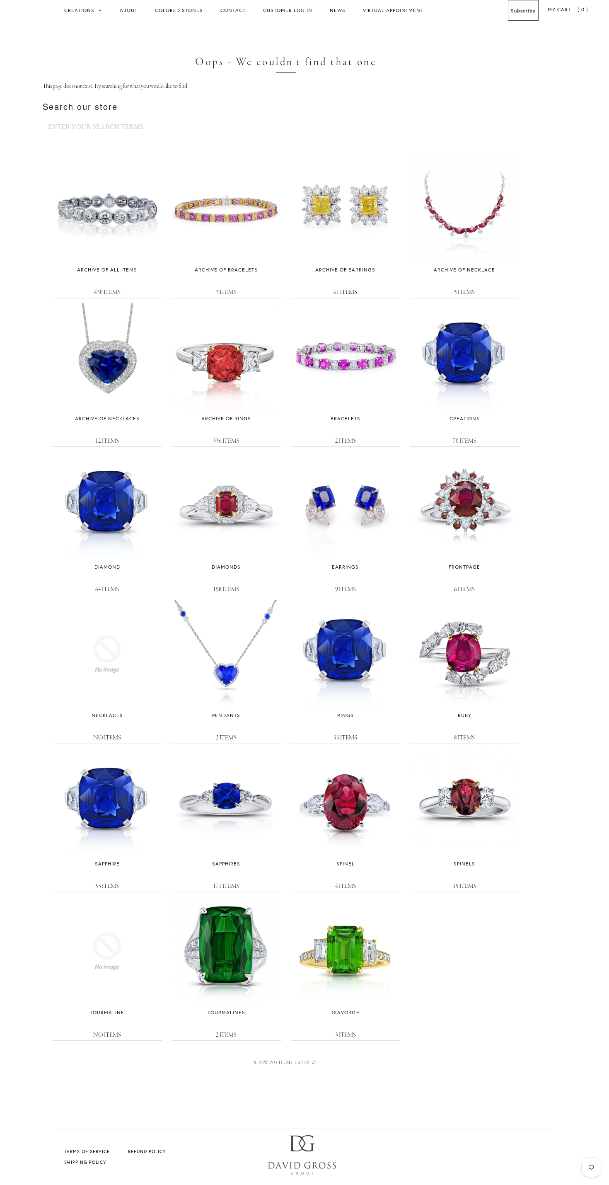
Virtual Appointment (393, 10)
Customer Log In (287, 10)
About (129, 10)
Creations (79, 10)
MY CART (568, 9)
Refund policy (147, 1151)
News (338, 10)
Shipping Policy (85, 1162)
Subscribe (523, 10)
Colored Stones (179, 10)
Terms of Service (87, 1151)
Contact (233, 10)
